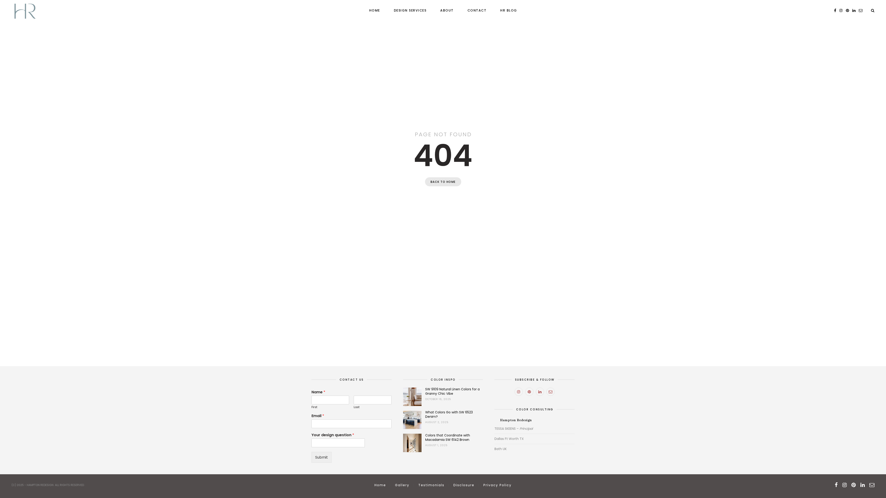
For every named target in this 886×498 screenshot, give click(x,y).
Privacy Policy (497, 485)
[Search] (872, 10)
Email (317, 416)
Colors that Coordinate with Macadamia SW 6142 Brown (447, 437)
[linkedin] (854, 10)
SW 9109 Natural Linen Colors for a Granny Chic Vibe (452, 391)
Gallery (402, 485)
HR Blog (508, 10)
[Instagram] (519, 392)
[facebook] (835, 10)
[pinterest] (847, 10)
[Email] (550, 392)
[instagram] (841, 10)
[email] (860, 10)
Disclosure (463, 485)
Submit (321, 457)
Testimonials (431, 485)
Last (356, 407)
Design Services (410, 10)
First (314, 407)
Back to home (443, 182)
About (447, 10)
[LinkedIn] (540, 392)
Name (318, 392)
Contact (477, 10)
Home (374, 10)
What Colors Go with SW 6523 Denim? (449, 414)
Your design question (332, 435)
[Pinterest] (529, 392)
